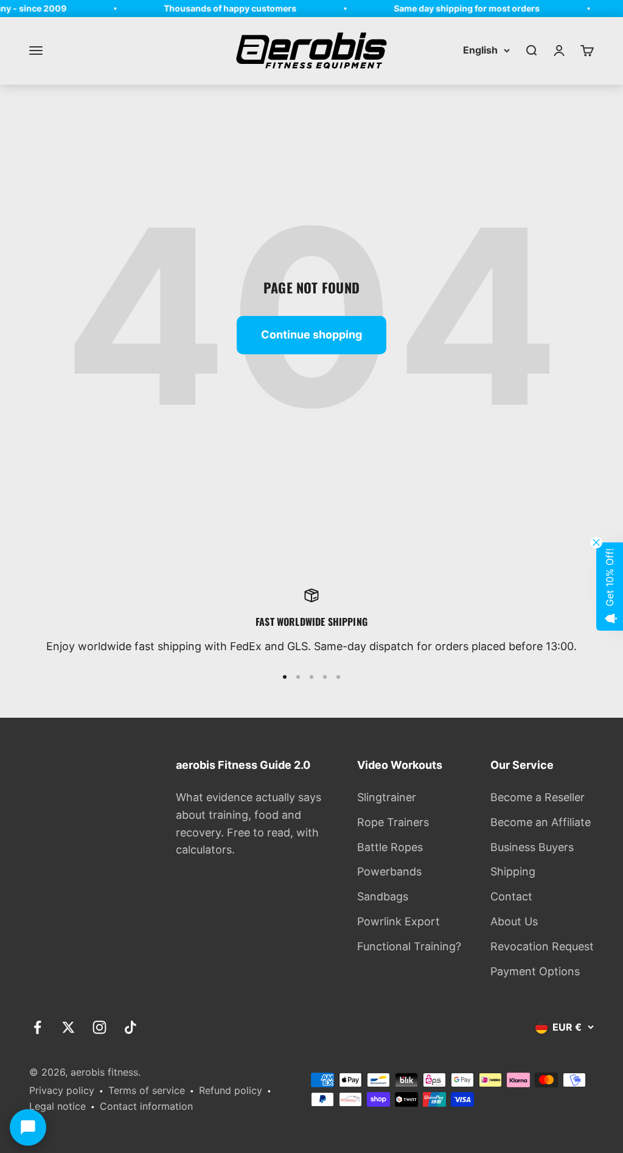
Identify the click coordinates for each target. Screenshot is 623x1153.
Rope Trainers (393, 822)
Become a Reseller (537, 797)
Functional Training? (409, 946)
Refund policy (230, 1090)
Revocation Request (542, 946)
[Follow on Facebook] (37, 1027)
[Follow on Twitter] (68, 1027)
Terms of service (146, 1090)
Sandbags (382, 896)
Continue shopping (311, 334)
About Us (514, 921)
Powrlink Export (398, 921)
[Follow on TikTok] (130, 1027)
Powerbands (389, 871)
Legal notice (57, 1106)
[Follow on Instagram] (99, 1027)
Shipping (512, 871)
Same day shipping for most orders (459, 8)
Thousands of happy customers (222, 8)
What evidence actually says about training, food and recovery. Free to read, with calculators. (248, 823)
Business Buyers (532, 847)
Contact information (146, 1106)
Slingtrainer (386, 797)
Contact (511, 896)
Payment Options (535, 971)
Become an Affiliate (540, 822)
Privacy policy (61, 1090)
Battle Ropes (390, 847)
